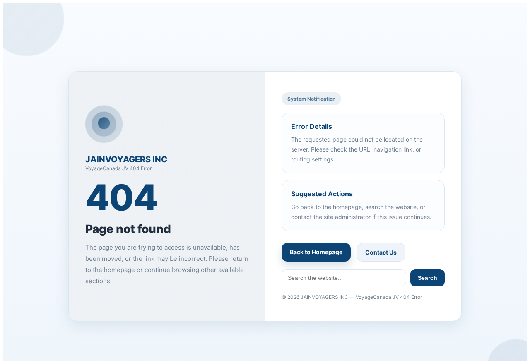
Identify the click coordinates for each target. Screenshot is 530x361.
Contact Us (381, 252)
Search (427, 277)
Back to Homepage (316, 251)
